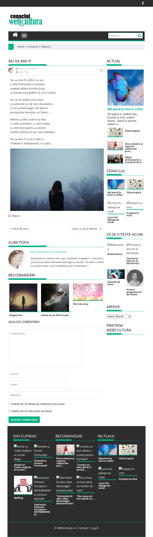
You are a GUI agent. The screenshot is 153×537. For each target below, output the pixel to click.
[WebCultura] (15, 34)
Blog (33, 251)
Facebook (43, 251)
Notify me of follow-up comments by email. (38, 404)
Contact (83, 528)
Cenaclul (32, 46)
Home (20, 46)
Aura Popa (23, 71)
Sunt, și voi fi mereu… (85, 228)
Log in (95, 528)
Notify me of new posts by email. (32, 411)
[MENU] (24, 35)
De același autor (58, 251)
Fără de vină (20, 228)
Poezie (45, 46)
